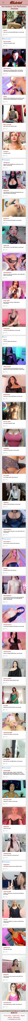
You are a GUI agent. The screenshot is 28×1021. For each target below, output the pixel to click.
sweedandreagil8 (7, 732)
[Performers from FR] (15, 1012)
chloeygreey (6, 162)
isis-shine (5, 705)
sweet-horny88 (7, 891)
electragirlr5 (6, 759)
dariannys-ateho (7, 799)
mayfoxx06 (6, 245)
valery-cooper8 (7, 678)
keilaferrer (6, 218)
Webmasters (16, 1017)
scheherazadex (7, 651)
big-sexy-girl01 (7, 41)
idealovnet (6, 826)
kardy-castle (6, 300)
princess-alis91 (7, 421)
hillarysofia (6, 190)
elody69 (5, 568)
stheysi (5, 96)
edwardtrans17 (7, 68)
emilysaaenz (6, 864)
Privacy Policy (7, 1015)
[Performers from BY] (11, 1012)
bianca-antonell (7, 124)
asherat (5, 30)
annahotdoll (6, 328)
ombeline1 (6, 502)
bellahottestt (6, 394)
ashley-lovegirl (7, 366)
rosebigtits (6, 448)
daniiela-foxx (6, 947)
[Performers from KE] (13, 1012)
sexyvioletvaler (7, 1002)
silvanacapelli (6, 770)
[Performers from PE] (16, 1012)
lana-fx (5, 339)
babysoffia (6, 974)
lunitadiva (5, 151)
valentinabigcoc (7, 529)
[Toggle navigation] (3, 2)
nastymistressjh (7, 853)
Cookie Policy (16, 1015)
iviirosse (5, 919)
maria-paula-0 (6, 541)
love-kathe (6, 475)
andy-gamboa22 (7, 595)
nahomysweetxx (7, 272)
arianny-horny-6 (7, 624)
